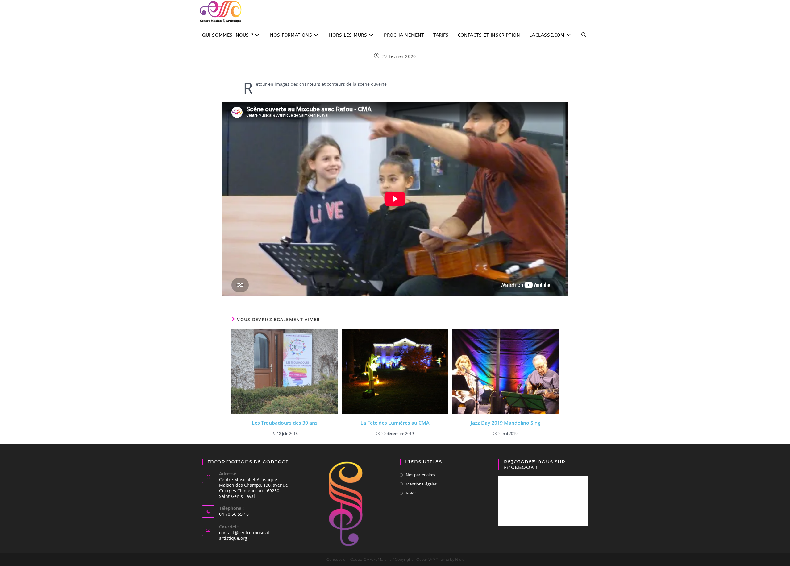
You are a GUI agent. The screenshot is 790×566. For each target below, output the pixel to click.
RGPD (411, 493)
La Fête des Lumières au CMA (395, 422)
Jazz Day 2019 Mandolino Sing (505, 422)
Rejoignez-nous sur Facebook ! (534, 464)
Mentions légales (421, 484)
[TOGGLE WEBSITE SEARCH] (584, 35)
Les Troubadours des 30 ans (285, 422)
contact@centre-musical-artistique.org (245, 535)
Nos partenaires (420, 474)
